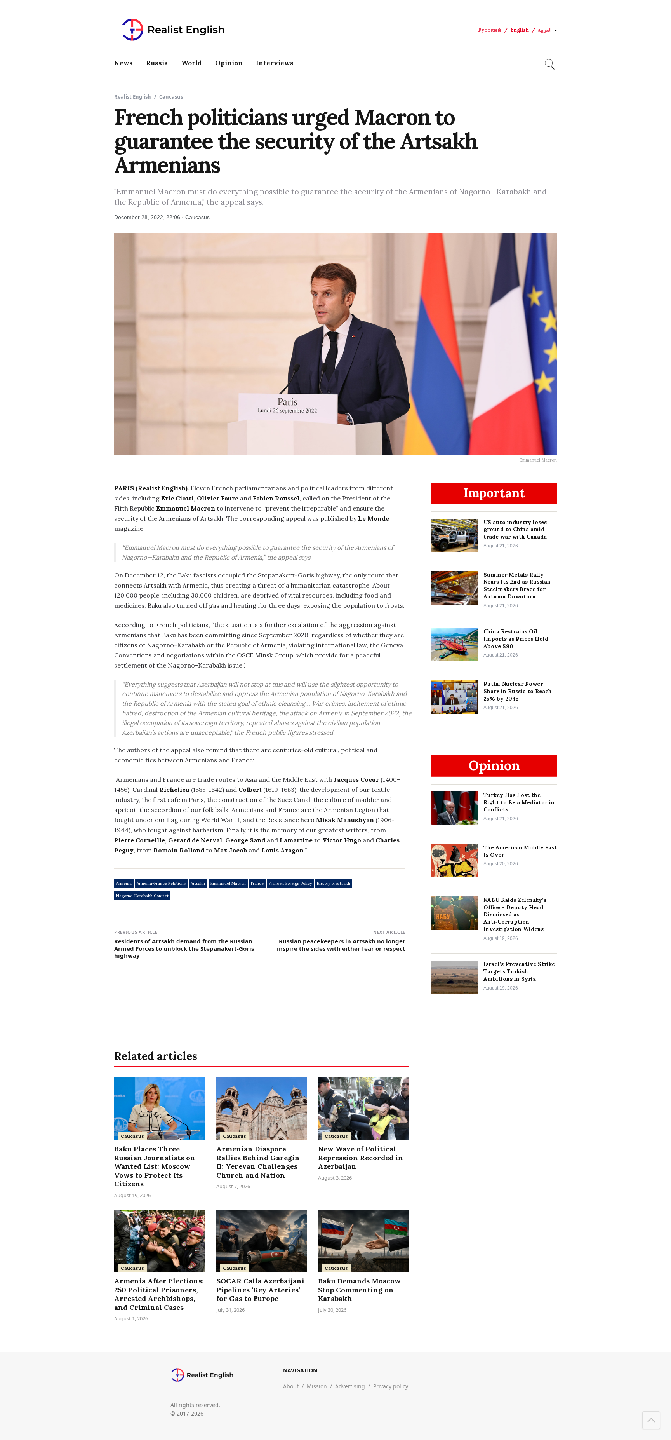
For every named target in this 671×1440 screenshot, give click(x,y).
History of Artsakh (333, 883)
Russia (157, 63)
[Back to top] (651, 1420)
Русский (489, 30)
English (519, 30)
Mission (317, 1386)
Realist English (132, 96)
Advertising (350, 1386)
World (191, 63)
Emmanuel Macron (228, 883)
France (257, 883)
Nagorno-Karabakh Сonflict (142, 895)
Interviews (275, 63)
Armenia (124, 883)
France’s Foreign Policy (290, 883)
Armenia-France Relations (161, 883)
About (291, 1386)
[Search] (549, 63)
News (123, 63)
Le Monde (373, 518)
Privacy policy (390, 1386)
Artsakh (198, 883)
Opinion (229, 63)
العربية (545, 30)
